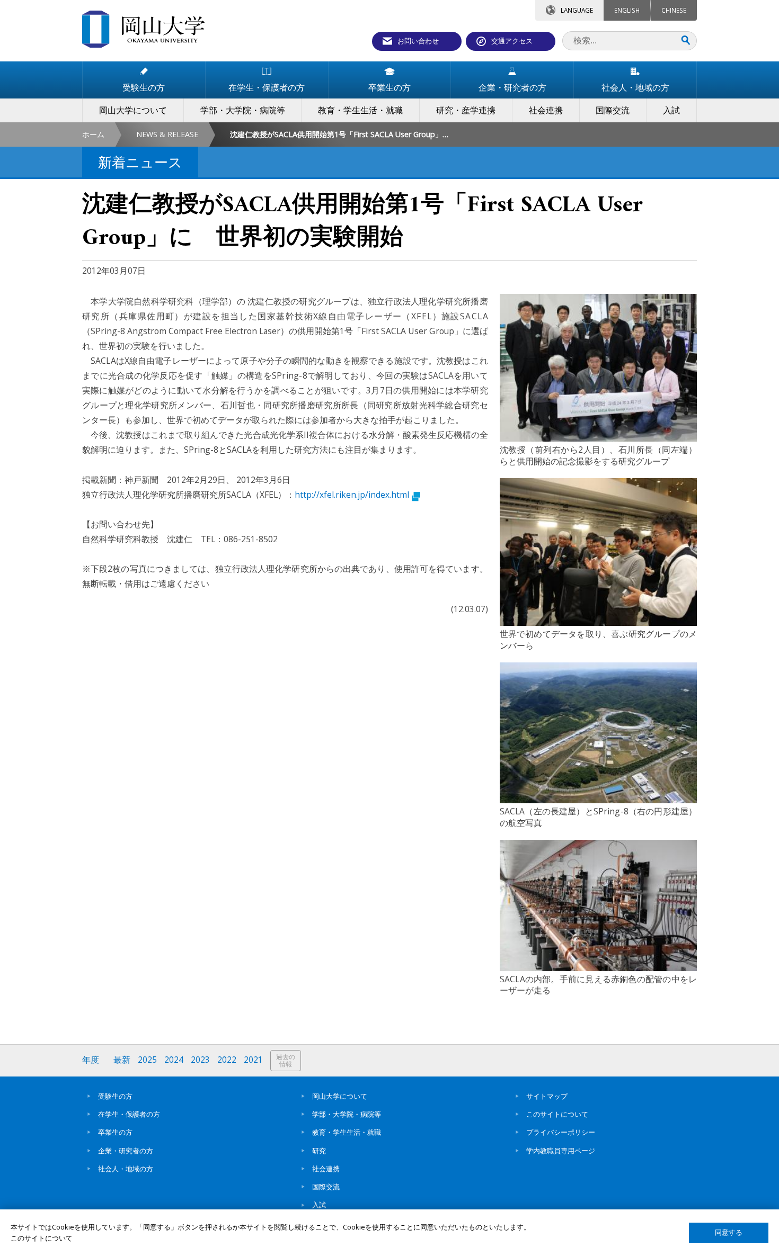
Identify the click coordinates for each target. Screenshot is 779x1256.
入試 (319, 1204)
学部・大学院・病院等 (346, 1114)
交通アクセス (512, 41)
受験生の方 (115, 1096)
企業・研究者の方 (125, 1150)
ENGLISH (627, 10)
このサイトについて (557, 1114)
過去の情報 (285, 1060)
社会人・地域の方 (125, 1168)
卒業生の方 (115, 1132)
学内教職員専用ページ (560, 1150)
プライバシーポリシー (560, 1132)
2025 (147, 1059)
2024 (173, 1059)
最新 (121, 1059)
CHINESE (673, 10)
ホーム (93, 134)
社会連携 (326, 1168)
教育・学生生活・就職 (346, 1132)
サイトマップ (547, 1096)
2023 (200, 1059)
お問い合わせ (418, 41)
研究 (319, 1150)
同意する (728, 1232)
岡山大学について (339, 1096)
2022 (226, 1059)
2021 (253, 1059)
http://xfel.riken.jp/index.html (352, 494)
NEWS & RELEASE (167, 134)
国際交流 (326, 1186)
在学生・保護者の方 (129, 1114)
